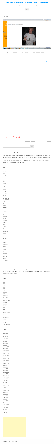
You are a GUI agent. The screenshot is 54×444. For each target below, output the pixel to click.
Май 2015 (5, 341)
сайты (4, 258)
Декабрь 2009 (6, 404)
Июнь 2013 (5, 368)
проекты (5, 256)
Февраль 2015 (6, 346)
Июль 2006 (5, 412)
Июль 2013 (5, 367)
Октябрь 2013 (6, 362)
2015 (4, 288)
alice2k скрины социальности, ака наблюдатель (27, 3)
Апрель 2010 (5, 400)
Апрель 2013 (5, 370)
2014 (4, 191)
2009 (4, 178)
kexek (4, 218)
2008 (4, 175)
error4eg (5, 207)
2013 (4, 189)
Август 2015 (5, 336)
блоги (4, 251)
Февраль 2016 (6, 335)
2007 (4, 173)
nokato (4, 224)
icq (3, 214)
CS (3, 203)
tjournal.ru (5, 240)
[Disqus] (27, 79)
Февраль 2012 (6, 384)
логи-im (4, 305)
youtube (4, 247)
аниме (4, 249)
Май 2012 (5, 382)
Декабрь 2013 (6, 360)
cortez (4, 201)
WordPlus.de (14, 441)
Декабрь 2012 (6, 375)
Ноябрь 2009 (5, 405)
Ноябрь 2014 (5, 351)
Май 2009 (5, 409)
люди (23, 52)
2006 (4, 171)
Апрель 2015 (5, 343)
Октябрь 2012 (6, 377)
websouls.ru (5, 244)
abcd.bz (5, 196)
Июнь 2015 (5, 340)
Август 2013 (5, 365)
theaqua (5, 238)
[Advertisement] (14, 427)
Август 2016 (5, 333)
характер (5, 260)
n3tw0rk (42, 52)
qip (3, 228)
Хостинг (4, 321)
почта (4, 254)
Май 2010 (5, 399)
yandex (4, 246)
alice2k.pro (27, 141)
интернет (5, 304)
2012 (4, 186)
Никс (4, 309)
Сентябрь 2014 (6, 355)
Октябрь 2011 (6, 389)
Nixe (4, 222)
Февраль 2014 (6, 358)
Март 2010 (5, 402)
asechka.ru (38, 52)
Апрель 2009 (5, 411)
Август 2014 (5, 356)
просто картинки (6, 312)
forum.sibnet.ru (6, 208)
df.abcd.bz (5, 293)
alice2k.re (49, 141)
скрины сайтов (6, 317)
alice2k (6, 198)
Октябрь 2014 (6, 353)
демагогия (5, 302)
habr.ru (4, 212)
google (4, 211)
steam (4, 236)
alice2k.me (33, 141)
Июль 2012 (5, 380)
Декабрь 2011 (6, 385)
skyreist (4, 234)
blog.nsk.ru (48, 61)
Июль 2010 (5, 395)
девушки (5, 253)
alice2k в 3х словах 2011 (9, 61)
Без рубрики (5, 297)
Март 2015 (5, 345)
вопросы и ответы (7, 300)
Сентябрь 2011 (6, 390)
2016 (4, 290)
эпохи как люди (6, 324)
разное (4, 314)
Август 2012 (5, 378)
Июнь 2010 (5, 397)
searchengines (5, 231)
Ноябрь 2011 (5, 387)
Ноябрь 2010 (5, 394)
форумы (26, 52)
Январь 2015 (5, 348)
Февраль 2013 (6, 372)
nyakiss (4, 226)
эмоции (4, 322)
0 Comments (5, 16)
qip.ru (4, 229)
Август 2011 (5, 392)
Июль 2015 (5, 338)
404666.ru (5, 292)
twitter (4, 242)
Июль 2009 (5, 407)
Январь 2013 (5, 373)
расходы (5, 315)
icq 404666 (5, 216)
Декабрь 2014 (6, 350)
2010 (4, 181)
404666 (5, 194)
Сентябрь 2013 (6, 363)
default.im (5, 205)
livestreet (5, 220)
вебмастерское (6, 299)
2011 (34, 52)
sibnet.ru (4, 233)
